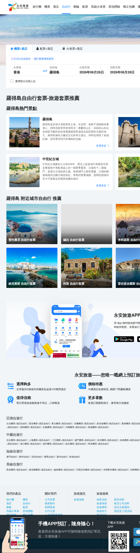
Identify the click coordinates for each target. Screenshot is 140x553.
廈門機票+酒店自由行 (85, 439)
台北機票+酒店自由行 (16, 423)
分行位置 (50, 511)
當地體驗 (114, 6)
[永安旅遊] (18, 7)
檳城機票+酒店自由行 (98, 426)
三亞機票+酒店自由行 (62, 439)
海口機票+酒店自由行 (30, 443)
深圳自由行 (37, 456)
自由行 (66, 6)
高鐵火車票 (98, 6)
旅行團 (37, 6)
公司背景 (50, 499)
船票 (85, 6)
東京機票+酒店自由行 (62, 423)
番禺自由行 (49, 456)
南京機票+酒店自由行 (75, 443)
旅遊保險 (102, 503)
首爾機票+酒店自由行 (84, 423)
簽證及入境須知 (123, 511)
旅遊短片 (102, 511)
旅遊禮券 (102, 507)
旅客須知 (102, 499)
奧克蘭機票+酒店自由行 (40, 469)
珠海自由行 (74, 456)
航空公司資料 (121, 503)
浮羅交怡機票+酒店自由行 (89, 469)
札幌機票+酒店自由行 (53, 426)
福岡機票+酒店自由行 (30, 426)
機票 (47, 6)
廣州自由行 (24, 456)
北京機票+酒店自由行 (16, 439)
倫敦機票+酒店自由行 (64, 469)
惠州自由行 (62, 456)
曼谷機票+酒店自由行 (39, 423)
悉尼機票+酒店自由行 (16, 469)
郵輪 (76, 6)
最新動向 (50, 503)
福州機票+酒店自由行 (53, 443)
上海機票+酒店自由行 (39, 439)
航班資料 (119, 499)
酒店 (56, 6)
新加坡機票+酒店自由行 (108, 423)
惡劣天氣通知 (121, 507)
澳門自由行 (11, 456)
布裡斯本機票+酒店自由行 (116, 469)
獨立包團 (129, 6)
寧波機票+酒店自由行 (98, 443)
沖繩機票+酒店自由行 (75, 426)
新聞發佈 (50, 507)
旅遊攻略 (79, 499)
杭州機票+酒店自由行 (107, 439)
